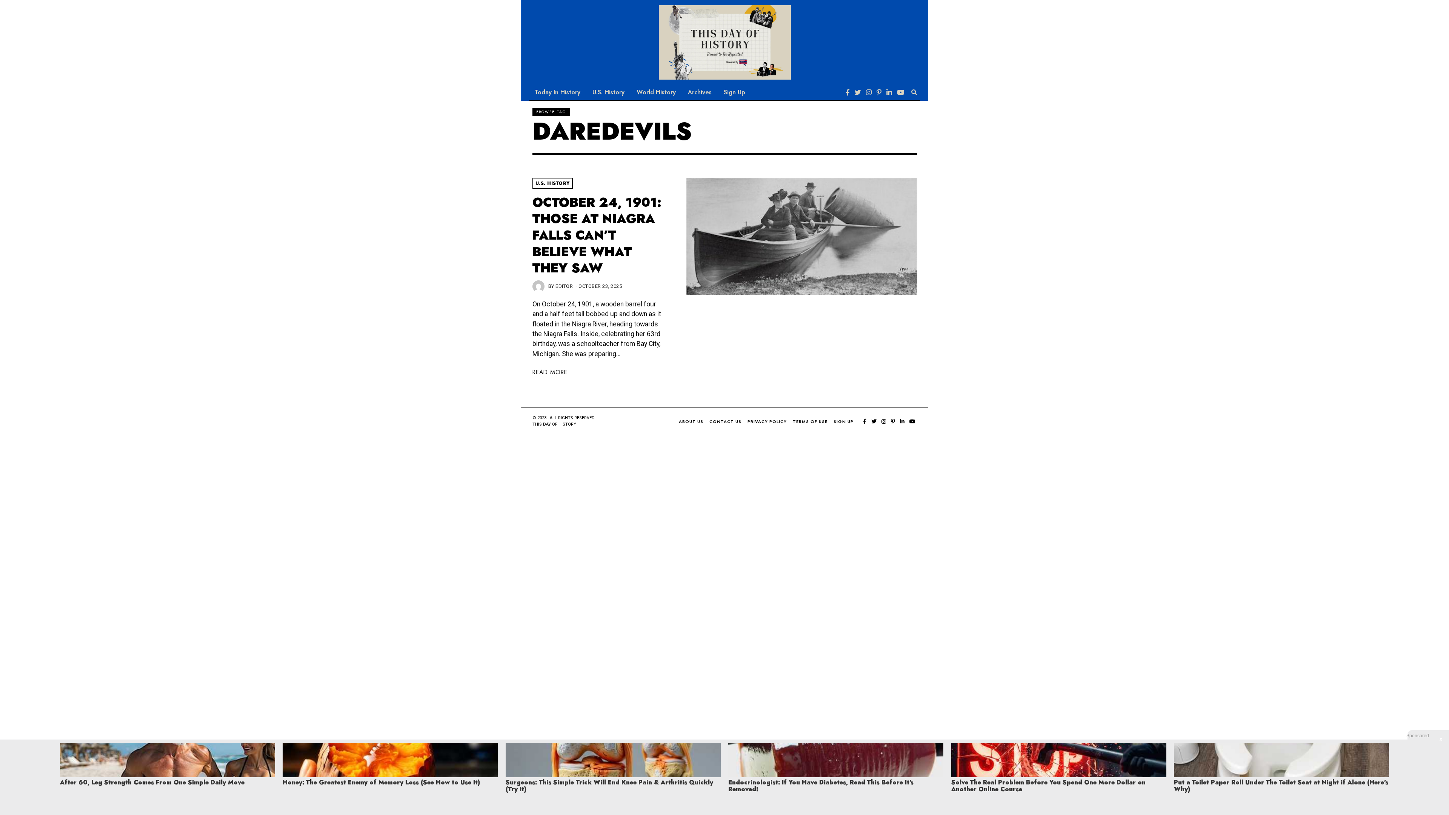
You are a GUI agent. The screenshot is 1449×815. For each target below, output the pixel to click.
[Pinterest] (879, 92)
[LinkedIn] (889, 92)
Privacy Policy (767, 421)
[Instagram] (869, 92)
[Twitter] (858, 92)
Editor (564, 286)
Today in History (557, 92)
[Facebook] (848, 92)
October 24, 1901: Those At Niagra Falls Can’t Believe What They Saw (596, 235)
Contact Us (725, 421)
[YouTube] (900, 92)
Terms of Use (810, 421)
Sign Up (734, 92)
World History (656, 92)
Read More (550, 372)
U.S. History (608, 92)
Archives (700, 92)
